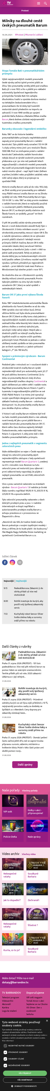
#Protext (19, 35)
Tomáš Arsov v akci (35, 1001)
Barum (5, 119)
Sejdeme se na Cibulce (37, 1004)
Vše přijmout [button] (25, 1073)
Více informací (8, 1040)
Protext (25, 10)
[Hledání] (45, 4)
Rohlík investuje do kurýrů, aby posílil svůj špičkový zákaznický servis (28, 604)
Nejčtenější (21, 581)
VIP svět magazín (34, 997)
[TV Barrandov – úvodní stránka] (7, 3)
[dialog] (25, 1054)
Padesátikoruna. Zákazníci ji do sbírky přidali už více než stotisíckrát (28, 591)
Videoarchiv (7, 1001)
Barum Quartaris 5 (30, 461)
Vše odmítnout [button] (25, 1080)
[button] (25, 1086)
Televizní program (10, 997)
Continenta (39, 381)
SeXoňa (29, 1014)
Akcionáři (6, 1004)
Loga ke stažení (9, 1011)
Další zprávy (25, 764)
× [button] (47, 1021)
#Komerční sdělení (34, 35)
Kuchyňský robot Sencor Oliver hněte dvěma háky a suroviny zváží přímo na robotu (28, 617)
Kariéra (5, 1007)
